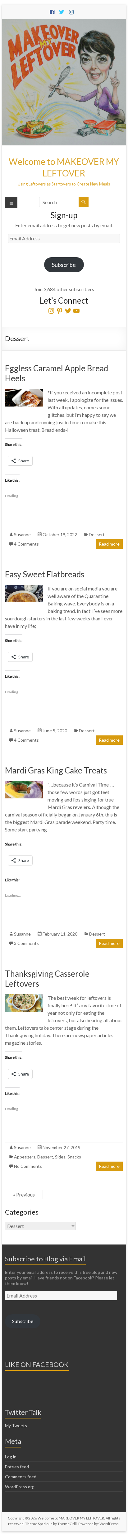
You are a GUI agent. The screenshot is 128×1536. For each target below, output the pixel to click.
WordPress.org (19, 1486)
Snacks (74, 1156)
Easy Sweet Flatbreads (44, 574)
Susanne (22, 534)
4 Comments (26, 544)
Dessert (97, 534)
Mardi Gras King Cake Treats (56, 770)
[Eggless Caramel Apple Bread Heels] (24, 392)
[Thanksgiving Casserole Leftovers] (24, 997)
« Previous (24, 1194)
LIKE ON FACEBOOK (37, 1364)
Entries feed (17, 1466)
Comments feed (20, 1476)
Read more (109, 544)
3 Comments (26, 943)
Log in (10, 1456)
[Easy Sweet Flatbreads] (24, 588)
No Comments (28, 1166)
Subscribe (64, 264)
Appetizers (24, 1156)
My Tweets (16, 1425)
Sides (60, 1156)
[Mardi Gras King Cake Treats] (24, 784)
